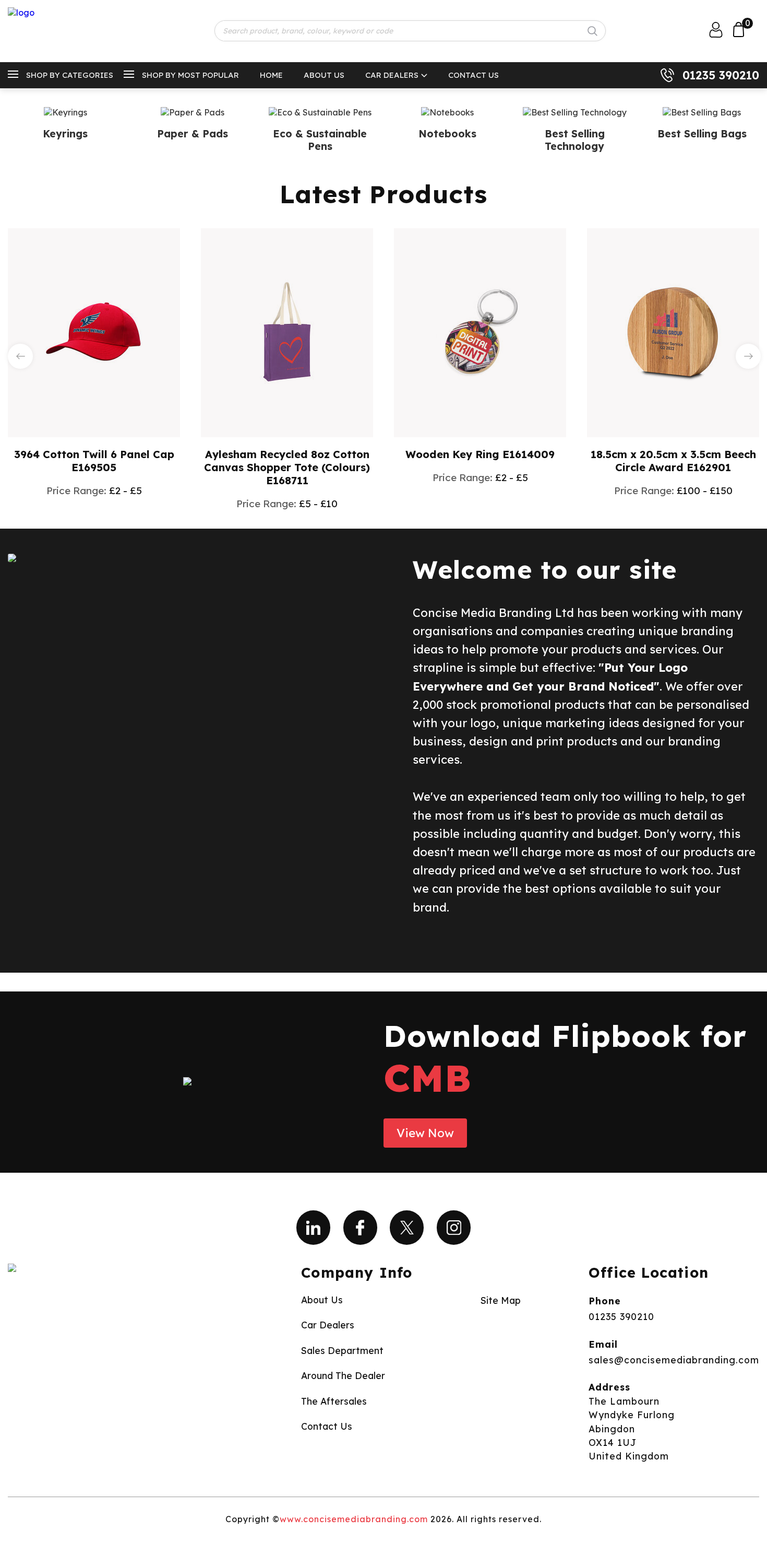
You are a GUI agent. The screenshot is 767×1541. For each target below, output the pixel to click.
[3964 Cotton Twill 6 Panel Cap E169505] (93, 331)
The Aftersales (334, 1401)
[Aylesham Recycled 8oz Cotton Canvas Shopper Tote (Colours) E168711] (286, 331)
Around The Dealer (343, 1375)
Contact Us (473, 75)
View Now (425, 1133)
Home (271, 75)
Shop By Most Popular (190, 75)
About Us (324, 75)
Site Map (501, 1300)
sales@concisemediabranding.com (674, 1359)
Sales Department (342, 1350)
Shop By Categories (69, 75)
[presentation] (20, 356)
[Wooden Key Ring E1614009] (480, 331)
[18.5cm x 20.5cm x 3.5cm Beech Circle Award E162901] (673, 331)
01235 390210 (720, 75)
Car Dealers (391, 75)
